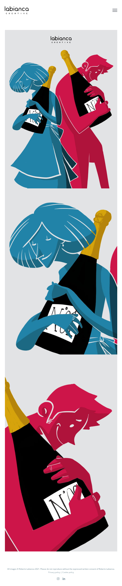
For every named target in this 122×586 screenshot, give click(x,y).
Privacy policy (54, 572)
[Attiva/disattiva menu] (115, 10)
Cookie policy (68, 572)
